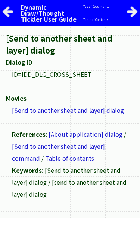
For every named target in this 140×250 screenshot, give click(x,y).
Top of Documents (96, 6)
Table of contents (69, 158)
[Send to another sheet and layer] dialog (68, 110)
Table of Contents (96, 20)
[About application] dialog (85, 134)
